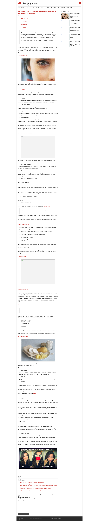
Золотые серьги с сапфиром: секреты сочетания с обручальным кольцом (75, 29)
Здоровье (24, 22)
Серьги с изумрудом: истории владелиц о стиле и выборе (75, 36)
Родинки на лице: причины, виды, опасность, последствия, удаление (35, 488)
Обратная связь (54, 518)
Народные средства (26, 28)
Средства (29, 7)
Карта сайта (60, 518)
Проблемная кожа (54, 7)
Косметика (24, 25)
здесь (34, 393)
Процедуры (36, 7)
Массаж (47, 7)
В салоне (24, 27)
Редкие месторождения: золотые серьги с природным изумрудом (75, 22)
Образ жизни (24, 21)
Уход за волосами (70, 7)
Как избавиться (24, 24)
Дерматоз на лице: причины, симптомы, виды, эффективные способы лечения (37, 490)
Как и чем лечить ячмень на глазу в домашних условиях (32, 482)
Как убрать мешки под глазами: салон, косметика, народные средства (35, 484)
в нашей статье (47, 206)
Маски (41, 7)
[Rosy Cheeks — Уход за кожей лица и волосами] (28, 5)
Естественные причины (27, 19)
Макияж (63, 7)
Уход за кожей (21, 7)
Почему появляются (25, 18)
